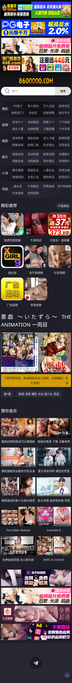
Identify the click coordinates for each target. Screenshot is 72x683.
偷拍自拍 (33, 138)
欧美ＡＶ (48, 122)
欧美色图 (48, 154)
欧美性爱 (64, 138)
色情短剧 (33, 193)
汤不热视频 (64, 186)
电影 (5, 141)
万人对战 (48, 106)
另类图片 (64, 161)
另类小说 (33, 177)
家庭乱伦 (33, 170)
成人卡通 (48, 138)
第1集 (7, 394)
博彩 (5, 109)
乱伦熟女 (48, 145)
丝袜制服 (33, 129)
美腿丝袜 (17, 161)
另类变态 (64, 145)
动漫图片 (64, 154)
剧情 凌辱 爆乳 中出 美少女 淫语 (39, 394)
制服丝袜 (17, 145)
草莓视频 (48, 186)
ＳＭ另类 (64, 129)
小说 (5, 173)
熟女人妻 (17, 129)
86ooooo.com (36, 81)
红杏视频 (17, 193)
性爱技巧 (64, 177)
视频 (5, 125)
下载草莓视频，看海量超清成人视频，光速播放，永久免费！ (36, 380)
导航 (5, 189)
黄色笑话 (48, 177)
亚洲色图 (33, 154)
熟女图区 (48, 161)
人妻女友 (48, 170)
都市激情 (17, 170)
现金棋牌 (48, 113)
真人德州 (33, 106)
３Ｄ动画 (64, 122)
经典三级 (33, 145)
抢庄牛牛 (64, 113)
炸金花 (33, 113)
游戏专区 (64, 106)
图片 (5, 157)
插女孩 (18, 186)
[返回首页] (67, 675)
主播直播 (48, 129)
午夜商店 (33, 186)
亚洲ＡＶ (17, 122)
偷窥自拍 (17, 154)
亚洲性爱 (17, 138)
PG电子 (17, 106)
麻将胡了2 (17, 113)
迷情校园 (17, 177)
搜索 (63, 91)
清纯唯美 (33, 161)
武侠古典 (64, 170)
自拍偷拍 (33, 122)
